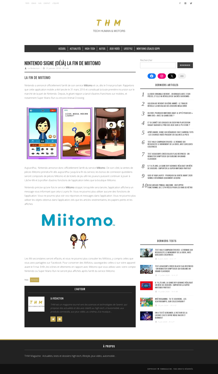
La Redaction (34, 68)
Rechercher (146, 60)
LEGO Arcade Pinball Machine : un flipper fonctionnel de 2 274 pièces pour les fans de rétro (170, 186)
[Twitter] (191, 3)
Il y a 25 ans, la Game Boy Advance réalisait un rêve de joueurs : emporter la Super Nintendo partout (170, 167)
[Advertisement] (167, 214)
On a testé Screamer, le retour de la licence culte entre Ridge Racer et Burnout (171, 315)
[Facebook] (180, 3)
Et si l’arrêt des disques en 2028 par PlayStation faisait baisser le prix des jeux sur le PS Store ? (169, 123)
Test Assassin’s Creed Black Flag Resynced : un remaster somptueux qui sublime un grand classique (168, 156)
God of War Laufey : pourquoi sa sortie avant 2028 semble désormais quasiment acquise (170, 176)
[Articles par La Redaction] (36, 305)
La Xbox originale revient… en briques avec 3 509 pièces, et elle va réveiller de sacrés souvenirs (169, 95)
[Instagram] (185, 3)
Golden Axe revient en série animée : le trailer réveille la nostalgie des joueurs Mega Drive (167, 104)
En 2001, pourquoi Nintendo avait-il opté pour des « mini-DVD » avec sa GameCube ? (170, 114)
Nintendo (34, 280)
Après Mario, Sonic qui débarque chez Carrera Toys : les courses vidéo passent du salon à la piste (170, 133)
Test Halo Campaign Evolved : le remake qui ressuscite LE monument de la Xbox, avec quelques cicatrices (170, 144)
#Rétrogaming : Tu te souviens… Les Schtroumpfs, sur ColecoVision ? (170, 300)
